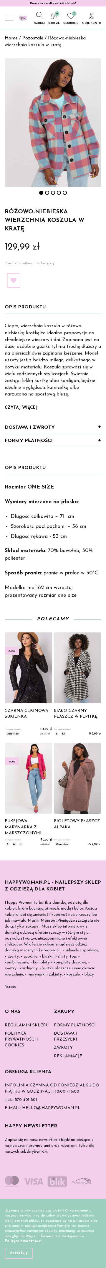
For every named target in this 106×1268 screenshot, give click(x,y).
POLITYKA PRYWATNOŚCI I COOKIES (22, 1039)
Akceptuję (19, 1253)
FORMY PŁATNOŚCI (75, 1025)
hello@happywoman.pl (51, 1108)
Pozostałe (32, 38)
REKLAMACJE (68, 1056)
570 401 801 (26, 1100)
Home (11, 38)
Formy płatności (29, 440)
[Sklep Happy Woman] (23, 18)
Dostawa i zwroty (30, 427)
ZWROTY (63, 1048)
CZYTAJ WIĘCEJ (21, 408)
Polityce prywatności (23, 1241)
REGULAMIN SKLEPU (27, 1025)
